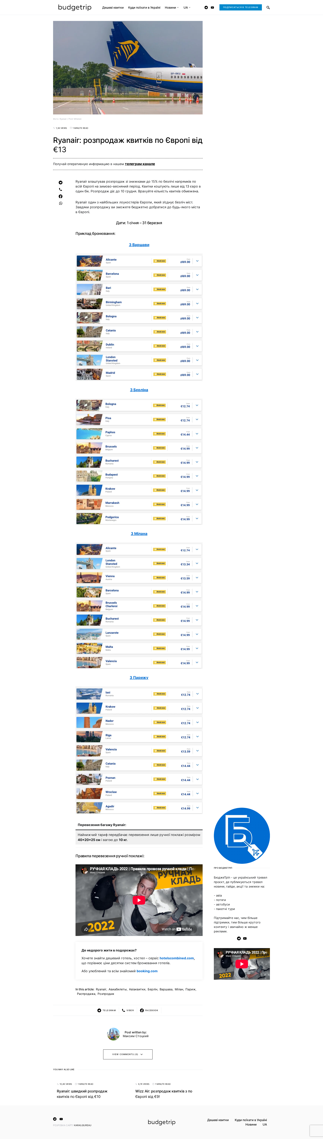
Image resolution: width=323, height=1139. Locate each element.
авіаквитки (137, 989)
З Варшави (139, 244)
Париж (190, 989)
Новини (251, 1124)
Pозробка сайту (63, 1125)
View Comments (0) (125, 1054)
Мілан (179, 989)
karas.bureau (82, 1125)
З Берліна (139, 390)
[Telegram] (206, 7)
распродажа (86, 994)
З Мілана (139, 533)
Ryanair (101, 989)
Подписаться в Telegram (240, 7)
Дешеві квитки (218, 1120)
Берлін (152, 989)
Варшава (166, 989)
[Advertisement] (242, 1043)
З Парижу (139, 677)
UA (265, 1124)
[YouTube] (212, 7)
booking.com (147, 971)
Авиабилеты (118, 989)
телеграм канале (140, 164)
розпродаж (106, 994)
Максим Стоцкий (136, 1036)
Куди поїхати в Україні (251, 1120)
